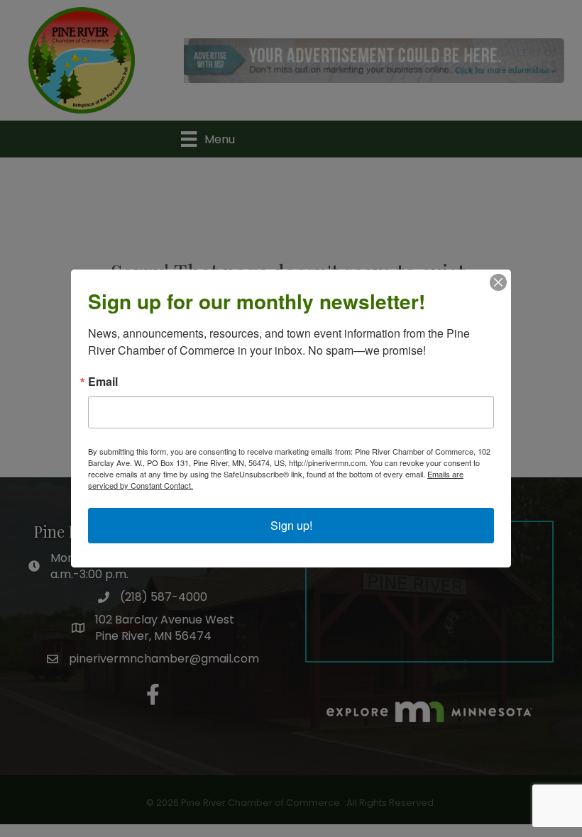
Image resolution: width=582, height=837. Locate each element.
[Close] (498, 282)
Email (103, 381)
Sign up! (291, 525)
